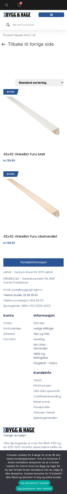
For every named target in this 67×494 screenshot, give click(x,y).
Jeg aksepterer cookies (34, 482)
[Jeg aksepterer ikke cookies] (61, 472)
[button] (7, 5)
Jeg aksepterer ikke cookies (34, 488)
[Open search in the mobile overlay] (33, 25)
